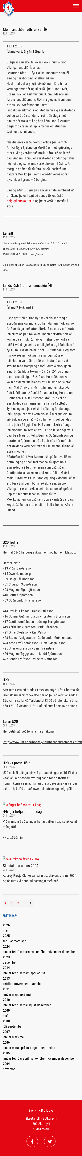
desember (69, 952)
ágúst (41, 973)
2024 (6, 946)
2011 (6, 989)
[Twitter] (49, 1141)
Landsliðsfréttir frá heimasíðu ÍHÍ (27, 285)
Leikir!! (8, 233)
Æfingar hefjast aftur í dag (22, 811)
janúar (7, 952)
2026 (6, 925)
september (15, 1026)
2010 (6, 1000)
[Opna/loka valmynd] (76, 6)
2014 (6, 968)
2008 (6, 1021)
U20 (6, 680)
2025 (6, 936)
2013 (6, 978)
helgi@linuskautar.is (20, 201)
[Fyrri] (5, 903)
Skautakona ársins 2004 (20, 865)
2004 (6, 1064)
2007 (6, 1032)
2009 (6, 1010)
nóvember (54, 952)
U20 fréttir (10, 542)
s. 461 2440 (41, 1129)
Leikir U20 (10, 721)
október (41, 952)
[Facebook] (32, 1141)
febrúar (8, 941)
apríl (24, 941)
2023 (6, 957)
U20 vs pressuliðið (16, 763)
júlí (5, 1026)
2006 (6, 1042)
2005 (6, 1053)
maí (5, 930)
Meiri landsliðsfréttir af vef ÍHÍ (25, 29)
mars (17, 941)
